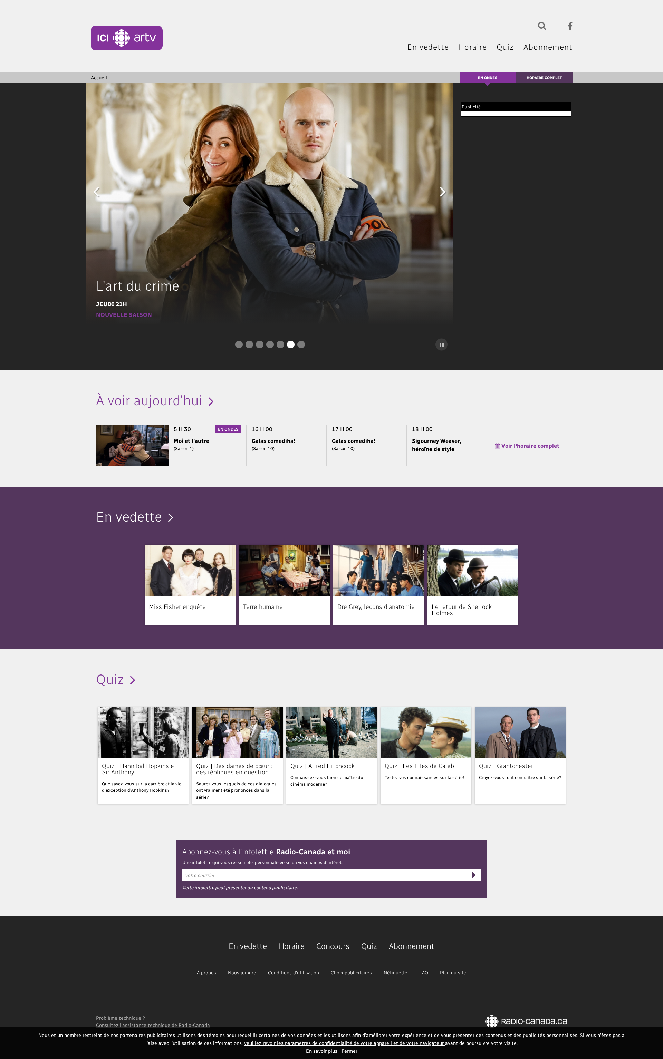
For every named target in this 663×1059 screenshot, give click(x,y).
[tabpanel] (270, 203)
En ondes (487, 77)
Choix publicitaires (351, 972)
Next (443, 191)
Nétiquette (395, 972)
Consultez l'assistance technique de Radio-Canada (153, 1025)
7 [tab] (301, 344)
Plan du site (453, 972)
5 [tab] (280, 344)
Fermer (349, 1051)
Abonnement (548, 46)
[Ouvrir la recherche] (540, 25)
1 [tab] (239, 344)
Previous (96, 191)
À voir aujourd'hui (149, 399)
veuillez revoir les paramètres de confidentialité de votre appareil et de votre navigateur (344, 1043)
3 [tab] (259, 344)
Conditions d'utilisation (293, 972)
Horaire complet (544, 77)
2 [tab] (249, 344)
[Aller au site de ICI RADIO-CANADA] (526, 1021)
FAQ (423, 972)
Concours (332, 945)
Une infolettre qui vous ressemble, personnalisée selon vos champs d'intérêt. (262, 862)
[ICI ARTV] (127, 38)
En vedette (428, 46)
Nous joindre (242, 972)
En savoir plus (321, 1051)
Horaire (473, 46)
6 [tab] (291, 344)
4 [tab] (270, 344)
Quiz (505, 46)
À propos (206, 972)
